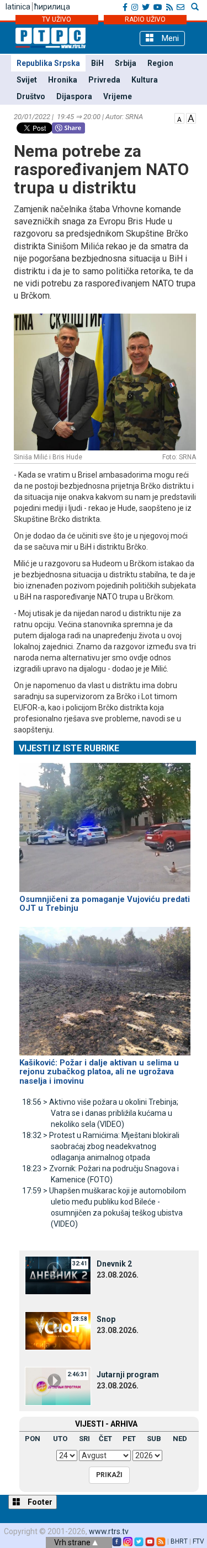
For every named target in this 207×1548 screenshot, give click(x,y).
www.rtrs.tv (109, 1531)
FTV (198, 1541)
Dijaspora (74, 96)
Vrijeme (117, 96)
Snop (106, 1319)
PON (32, 1438)
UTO (60, 1438)
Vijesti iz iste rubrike (69, 748)
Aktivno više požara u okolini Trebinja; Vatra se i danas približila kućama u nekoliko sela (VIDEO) (100, 1113)
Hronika (62, 79)
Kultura (144, 79)
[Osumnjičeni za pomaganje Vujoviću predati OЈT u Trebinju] (104, 822)
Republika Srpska (48, 63)
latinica (18, 6)
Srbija (125, 63)
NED (180, 1438)
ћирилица (52, 6)
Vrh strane (73, 1542)
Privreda (104, 79)
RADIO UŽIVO (145, 19)
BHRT (179, 1541)
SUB (154, 1438)
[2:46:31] (58, 1385)
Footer (39, 1502)
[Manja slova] (179, 117)
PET (129, 1438)
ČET (105, 1438)
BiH (97, 63)
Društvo (31, 96)
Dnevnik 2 (114, 1263)
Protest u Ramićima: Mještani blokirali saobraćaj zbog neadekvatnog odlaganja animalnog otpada (100, 1146)
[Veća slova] (191, 117)
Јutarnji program (128, 1374)
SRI (84, 1438)
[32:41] (58, 1274)
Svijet (27, 79)
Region (160, 63)
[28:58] (58, 1330)
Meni (169, 38)
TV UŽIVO (56, 19)
